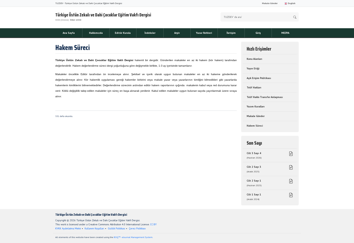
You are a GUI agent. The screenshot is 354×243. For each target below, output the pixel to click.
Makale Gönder (270, 3)
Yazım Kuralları (256, 106)
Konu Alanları (254, 59)
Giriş (258, 33)
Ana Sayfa (69, 33)
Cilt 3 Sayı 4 (254, 155)
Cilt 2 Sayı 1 (254, 183)
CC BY (153, 224)
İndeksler (150, 33)
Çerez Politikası (137, 228)
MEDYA (285, 33)
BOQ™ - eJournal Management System (133, 237)
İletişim (231, 33)
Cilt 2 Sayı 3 (254, 169)
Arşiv (177, 33)
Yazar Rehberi (204, 33)
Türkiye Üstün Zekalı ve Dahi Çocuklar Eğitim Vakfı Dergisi (103, 16)
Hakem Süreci (255, 125)
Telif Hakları (254, 87)
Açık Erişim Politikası (259, 78)
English (291, 3)
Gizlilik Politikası (116, 228)
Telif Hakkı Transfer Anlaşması (265, 97)
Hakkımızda (96, 33)
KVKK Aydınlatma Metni (68, 228)
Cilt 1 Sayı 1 (254, 197)
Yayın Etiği (253, 68)
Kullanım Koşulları (94, 228)
